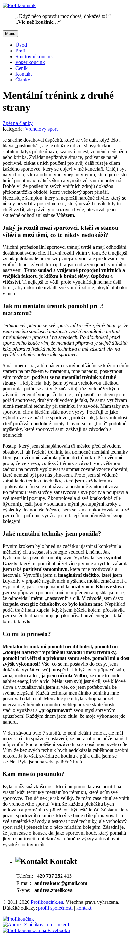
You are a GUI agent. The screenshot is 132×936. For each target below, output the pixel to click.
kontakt (83, 908)
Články (22, 79)
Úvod (21, 45)
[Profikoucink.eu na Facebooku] (36, 930)
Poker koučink (30, 62)
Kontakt (23, 74)
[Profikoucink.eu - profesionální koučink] (18, 919)
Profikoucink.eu (47, 902)
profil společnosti (55, 908)
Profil (21, 50)
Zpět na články (18, 123)
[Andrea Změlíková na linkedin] (37, 924)
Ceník (21, 68)
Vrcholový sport (41, 129)
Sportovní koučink (34, 56)
